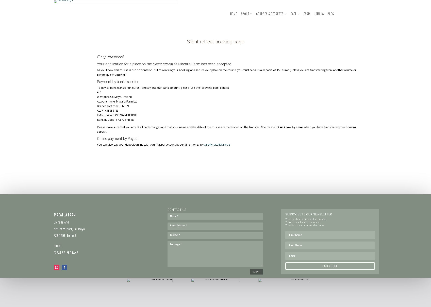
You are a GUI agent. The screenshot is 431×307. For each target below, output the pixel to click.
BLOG (331, 13)
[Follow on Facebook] (64, 267)
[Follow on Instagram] (56, 267)
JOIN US (319, 13)
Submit (256, 271)
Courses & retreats (270, 13)
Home (233, 13)
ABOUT (245, 13)
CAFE (294, 13)
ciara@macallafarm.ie (216, 144)
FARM (307, 13)
